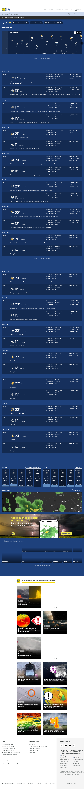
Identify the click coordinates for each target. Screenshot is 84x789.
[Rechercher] (72, 10)
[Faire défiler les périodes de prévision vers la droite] (82, 42)
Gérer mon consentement (9, 754)
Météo (7, 14)
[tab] (75, 32)
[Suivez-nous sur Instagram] (66, 746)
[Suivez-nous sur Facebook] (62, 746)
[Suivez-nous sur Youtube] (70, 746)
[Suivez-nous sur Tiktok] (74, 746)
